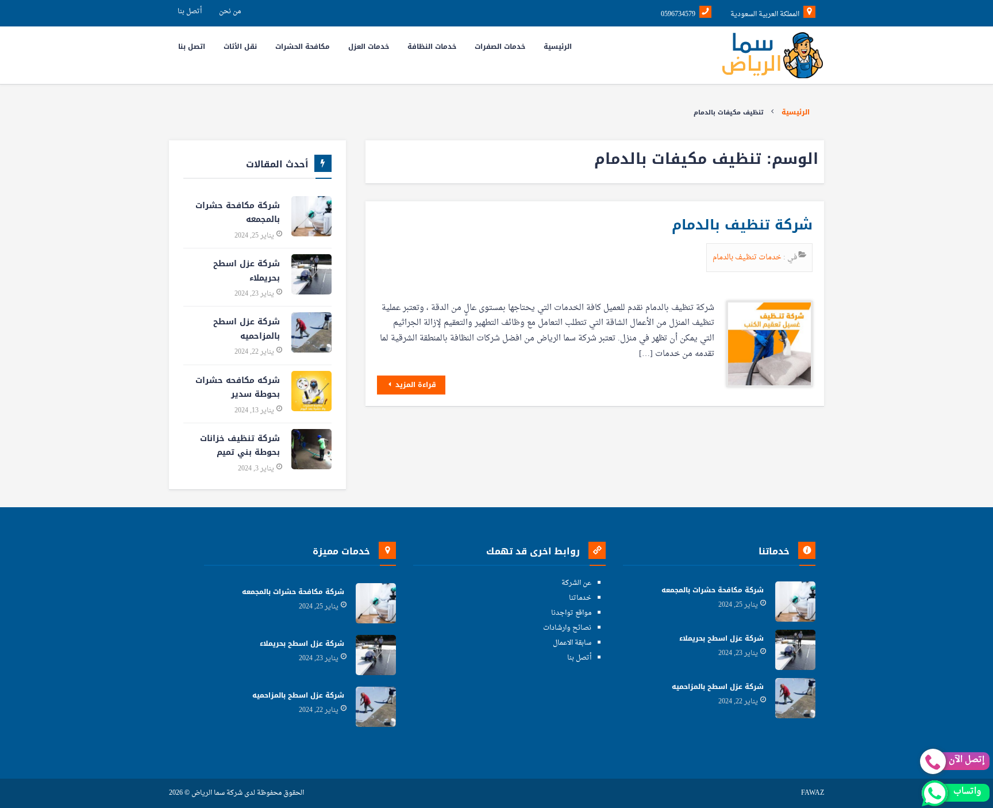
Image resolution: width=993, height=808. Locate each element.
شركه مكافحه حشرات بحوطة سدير (237, 388)
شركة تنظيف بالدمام (742, 225)
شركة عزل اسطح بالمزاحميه (246, 329)
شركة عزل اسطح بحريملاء (246, 271)
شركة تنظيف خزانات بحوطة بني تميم (240, 446)
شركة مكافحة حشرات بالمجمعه (237, 213)
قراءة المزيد (414, 384)
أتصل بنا (190, 11)
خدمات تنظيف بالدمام (748, 257)
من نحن (230, 11)
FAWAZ (812, 793)
